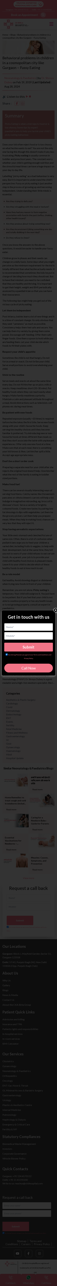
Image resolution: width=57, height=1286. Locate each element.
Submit (28, 647)
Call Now (28, 668)
